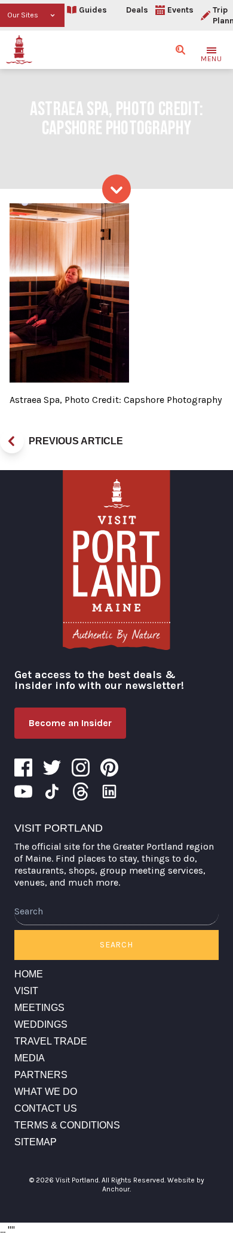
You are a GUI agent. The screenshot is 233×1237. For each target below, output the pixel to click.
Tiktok (52, 791)
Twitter (52, 767)
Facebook (23, 767)
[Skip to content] (116, 188)
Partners (41, 1075)
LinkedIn (109, 791)
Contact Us (45, 1108)
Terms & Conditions (67, 1125)
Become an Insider (70, 723)
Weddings (41, 1024)
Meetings (39, 1008)
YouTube (23, 791)
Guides (93, 10)
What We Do (45, 1091)
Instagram (81, 767)
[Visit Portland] (19, 50)
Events (180, 10)
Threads (81, 791)
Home (28, 974)
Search (116, 945)
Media (29, 1058)
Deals (137, 10)
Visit (26, 991)
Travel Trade (50, 1041)
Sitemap (35, 1142)
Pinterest (109, 767)
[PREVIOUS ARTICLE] (12, 441)
